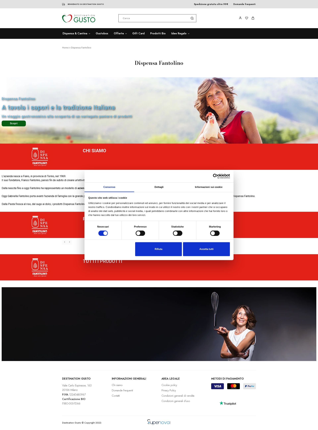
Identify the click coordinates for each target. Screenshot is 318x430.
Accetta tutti (206, 249)
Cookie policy (169, 385)
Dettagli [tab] (159, 187)
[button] (64, 242)
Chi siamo (117, 385)
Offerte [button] (119, 33)
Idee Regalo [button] (178, 33)
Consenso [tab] (109, 187)
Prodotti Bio (158, 33)
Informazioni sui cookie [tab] (208, 187)
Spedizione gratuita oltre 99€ (211, 4)
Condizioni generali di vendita (177, 396)
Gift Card (138, 33)
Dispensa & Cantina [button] (75, 33)
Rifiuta (158, 249)
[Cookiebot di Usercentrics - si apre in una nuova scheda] (215, 176)
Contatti (116, 396)
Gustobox (102, 33)
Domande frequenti (244, 4)
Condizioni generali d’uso (175, 401)
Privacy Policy (168, 390)
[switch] (140, 233)
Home (65, 47)
